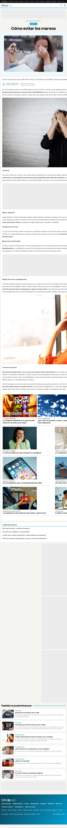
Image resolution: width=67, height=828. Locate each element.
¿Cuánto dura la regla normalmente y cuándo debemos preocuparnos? (24, 535)
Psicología (53, 1)
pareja (30, 810)
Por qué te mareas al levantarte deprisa (29, 773)
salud (42, 810)
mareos (24, 372)
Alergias (43, 803)
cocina (20, 810)
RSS (38, 814)
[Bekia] (4, 1)
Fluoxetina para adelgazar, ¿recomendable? (16, 531)
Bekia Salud (29, 21)
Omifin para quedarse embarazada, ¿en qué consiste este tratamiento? (24, 538)
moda (9, 810)
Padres (32, 1)
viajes (61, 810)
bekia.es (4, 810)
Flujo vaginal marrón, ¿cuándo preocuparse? (16, 528)
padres (25, 810)
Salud (48, 1)
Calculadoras (19, 807)
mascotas (36, 810)
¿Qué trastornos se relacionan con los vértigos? (32, 749)
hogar (54, 810)
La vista (5, 231)
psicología (48, 810)
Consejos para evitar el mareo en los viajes (30, 725)
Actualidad (11, 1)
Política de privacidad (16, 814)
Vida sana (18, 710)
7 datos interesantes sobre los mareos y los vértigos (34, 737)
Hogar (59, 1)
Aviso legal (4, 814)
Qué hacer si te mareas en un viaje (27, 713)
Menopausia (35, 803)
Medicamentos (18, 803)
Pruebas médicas (7, 807)
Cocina (27, 1)
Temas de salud (30, 807)
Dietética (51, 803)
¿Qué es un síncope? (22, 761)
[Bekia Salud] (6, 5)
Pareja (36, 1)
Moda (16, 1)
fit (57, 810)
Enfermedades (37, 21)
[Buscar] (61, 5)
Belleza (22, 1)
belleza (14, 810)
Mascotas (42, 1)
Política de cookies (30, 814)
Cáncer (26, 803)
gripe (23, 246)
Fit (63, 1)
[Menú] (64, 5)
